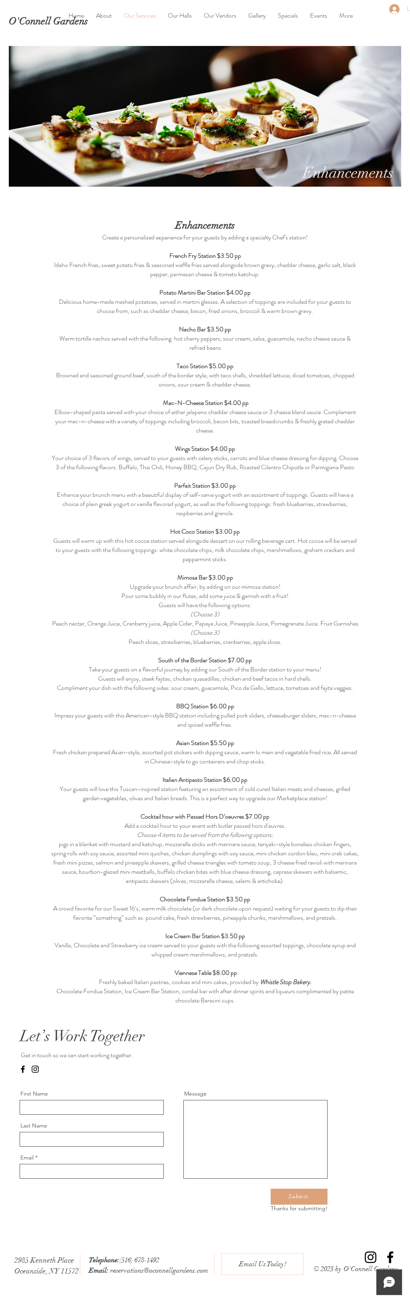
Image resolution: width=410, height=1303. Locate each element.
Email (27, 1157)
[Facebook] (23, 1069)
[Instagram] (35, 1069)
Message (195, 1093)
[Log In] (391, 9)
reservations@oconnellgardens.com (159, 1270)
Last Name (33, 1125)
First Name (34, 1093)
